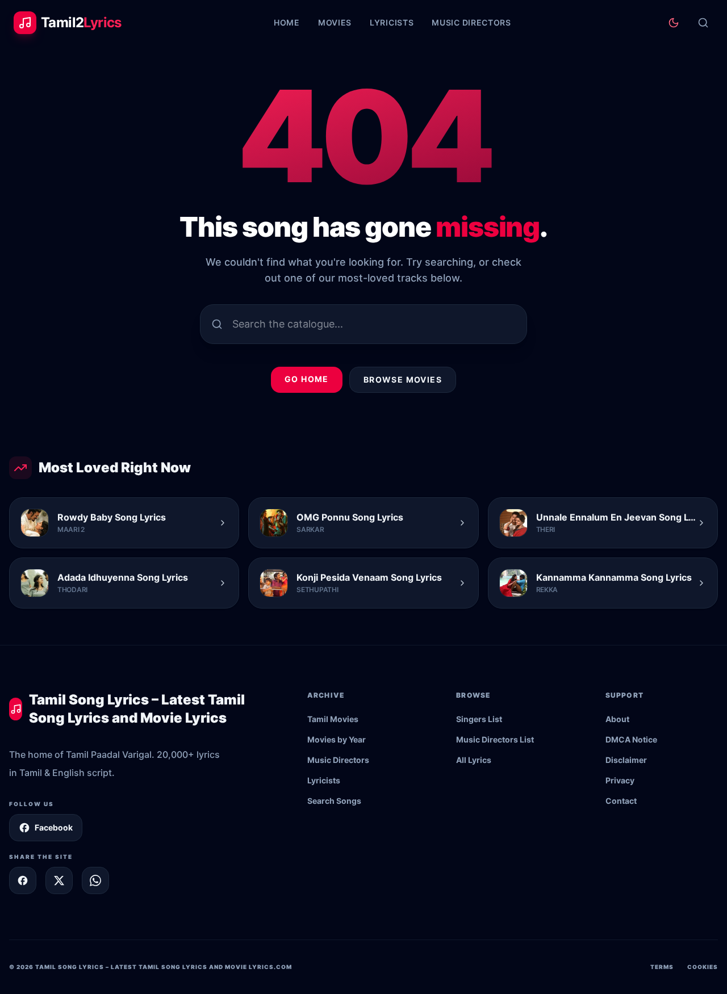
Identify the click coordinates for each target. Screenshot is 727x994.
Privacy (619, 780)
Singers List (479, 719)
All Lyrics (473, 760)
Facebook (54, 827)
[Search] (703, 22)
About (617, 719)
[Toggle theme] (673, 22)
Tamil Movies (332, 719)
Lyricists (391, 22)
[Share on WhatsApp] (95, 880)
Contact (621, 801)
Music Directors (471, 22)
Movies (335, 22)
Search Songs (334, 801)
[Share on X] (59, 880)
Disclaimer (626, 760)
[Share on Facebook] (22, 880)
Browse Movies (403, 379)
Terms (662, 966)
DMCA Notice (631, 739)
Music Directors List (495, 739)
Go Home (307, 379)
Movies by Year (336, 739)
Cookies (702, 966)
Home (287, 22)
